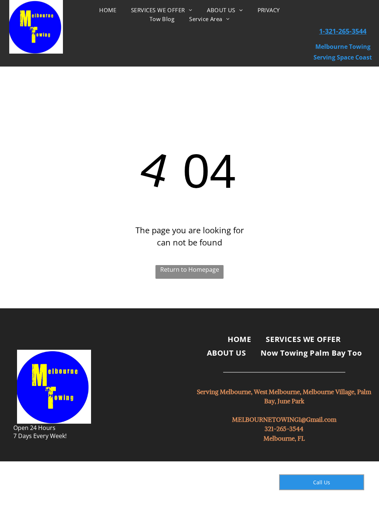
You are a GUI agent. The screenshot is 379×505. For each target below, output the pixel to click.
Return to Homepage (189, 269)
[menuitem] (108, 10)
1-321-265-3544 (342, 31)
